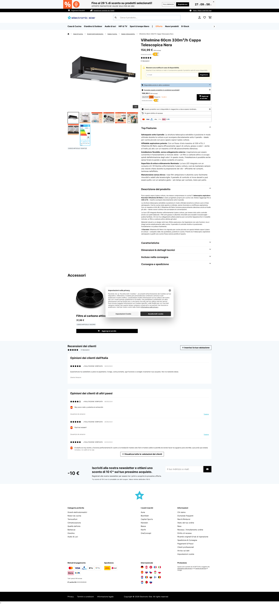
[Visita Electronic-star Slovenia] (151, 582)
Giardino (71, 533)
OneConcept (146, 533)
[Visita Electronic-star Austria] (146, 567)
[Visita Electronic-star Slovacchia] (146, 572)
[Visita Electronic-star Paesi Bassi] (142, 582)
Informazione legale (105, 596)
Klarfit (143, 530)
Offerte (159, 26)
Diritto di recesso (184, 533)
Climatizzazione (74, 523)
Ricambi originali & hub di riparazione (192, 537)
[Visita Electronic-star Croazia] (142, 577)
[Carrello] (209, 18)
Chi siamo (181, 512)
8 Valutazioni (145, 61)
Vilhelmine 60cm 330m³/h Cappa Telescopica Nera (156, 34)
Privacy (71, 596)
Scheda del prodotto (146, 54)
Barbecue (71, 530)
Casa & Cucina (78, 34)
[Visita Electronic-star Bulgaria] (151, 577)
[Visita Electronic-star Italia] (159, 567)
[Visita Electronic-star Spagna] (142, 572)
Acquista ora (182, 4)
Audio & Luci (73, 537)
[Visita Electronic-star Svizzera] (151, 567)
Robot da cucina (74, 516)
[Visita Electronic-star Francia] (155, 567)
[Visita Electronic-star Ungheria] (155, 572)
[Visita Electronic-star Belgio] (159, 577)
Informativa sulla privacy (184, 568)
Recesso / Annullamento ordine (190, 530)
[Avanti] (214, 26)
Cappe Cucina (112, 34)
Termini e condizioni (85, 596)
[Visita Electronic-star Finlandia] (155, 577)
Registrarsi (204, 75)
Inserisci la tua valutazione (197, 347)
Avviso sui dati (183, 551)
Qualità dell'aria (74, 526)
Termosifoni (72, 519)
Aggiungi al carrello (204, 97)
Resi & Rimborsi (183, 519)
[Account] (199, 18)
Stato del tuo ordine (185, 523)
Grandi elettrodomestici (95, 34)
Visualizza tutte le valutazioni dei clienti (143, 454)
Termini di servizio (200, 568)
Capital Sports (147, 519)
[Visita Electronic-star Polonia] (159, 572)
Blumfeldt (145, 516)
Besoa (143, 526)
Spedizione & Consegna (187, 540)
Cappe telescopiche (128, 34)
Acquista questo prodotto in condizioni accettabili (161, 90)
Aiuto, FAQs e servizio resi (202, 10)
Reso (179, 526)
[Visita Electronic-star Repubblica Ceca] (151, 572)
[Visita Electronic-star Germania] (142, 567)
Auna (143, 512)
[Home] (70, 34)
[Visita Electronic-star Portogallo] (146, 582)
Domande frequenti (185, 516)
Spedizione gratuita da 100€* (104, 10)
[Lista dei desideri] (204, 18)
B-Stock (185, 26)
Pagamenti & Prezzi (185, 544)
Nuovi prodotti (172, 26)
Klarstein (144, 523)
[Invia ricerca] (116, 17)
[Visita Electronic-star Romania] (146, 577)
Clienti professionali (185, 547)
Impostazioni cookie (185, 554)
